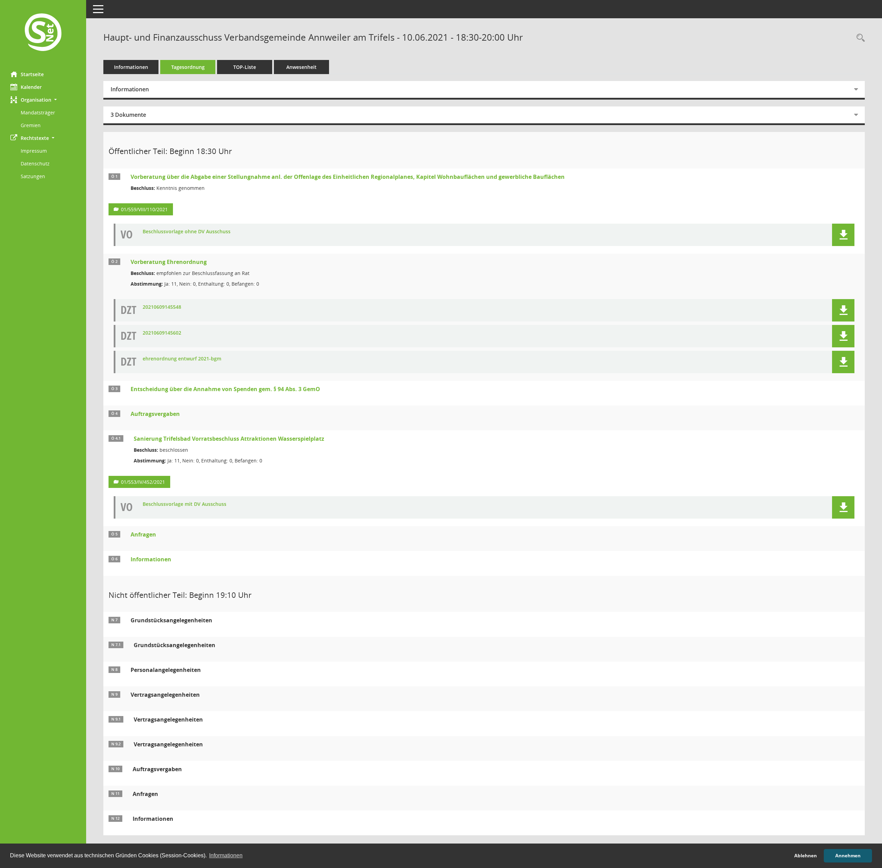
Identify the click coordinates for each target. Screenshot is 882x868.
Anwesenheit (301, 67)
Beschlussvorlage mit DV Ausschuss (184, 504)
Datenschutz (35, 163)
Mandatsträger (38, 112)
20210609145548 (162, 307)
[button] (43, 99)
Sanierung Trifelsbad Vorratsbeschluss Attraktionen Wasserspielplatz (229, 438)
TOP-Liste (244, 67)
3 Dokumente (128, 115)
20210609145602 (162, 333)
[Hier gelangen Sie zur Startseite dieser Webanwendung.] (43, 33)
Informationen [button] (226, 855)
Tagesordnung (188, 67)
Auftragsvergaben (155, 414)
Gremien (31, 125)
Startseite (32, 74)
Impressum (34, 150)
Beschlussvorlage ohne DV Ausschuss (186, 232)
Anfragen (143, 534)
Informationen (131, 67)
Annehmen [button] (848, 855)
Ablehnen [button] (805, 855)
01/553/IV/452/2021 (143, 482)
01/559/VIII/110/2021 (144, 209)
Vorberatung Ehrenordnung (169, 262)
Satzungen (33, 176)
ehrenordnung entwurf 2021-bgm (182, 359)
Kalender (31, 87)
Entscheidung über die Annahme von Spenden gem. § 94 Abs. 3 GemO (225, 389)
